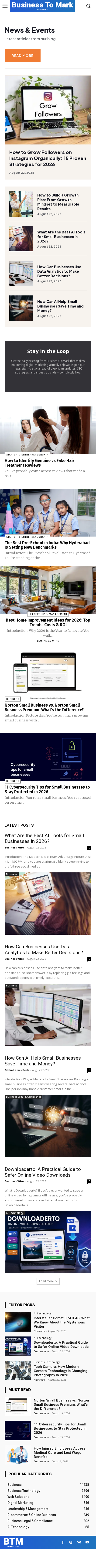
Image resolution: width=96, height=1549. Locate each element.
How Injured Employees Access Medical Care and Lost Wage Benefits (60, 1452)
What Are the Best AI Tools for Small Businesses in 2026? (61, 236)
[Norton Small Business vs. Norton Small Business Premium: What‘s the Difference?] (48, 675)
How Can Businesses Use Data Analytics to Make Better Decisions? (59, 271)
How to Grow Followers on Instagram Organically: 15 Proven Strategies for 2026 (47, 158)
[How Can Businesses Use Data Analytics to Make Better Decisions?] (21, 273)
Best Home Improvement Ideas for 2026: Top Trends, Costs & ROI (48, 622)
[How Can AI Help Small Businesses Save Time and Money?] (21, 308)
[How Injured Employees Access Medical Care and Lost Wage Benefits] (18, 1454)
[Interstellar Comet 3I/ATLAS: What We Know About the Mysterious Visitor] (18, 1322)
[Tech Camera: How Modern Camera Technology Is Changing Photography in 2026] (18, 1370)
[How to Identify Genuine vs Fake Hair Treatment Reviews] (48, 430)
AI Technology (14, 1213)
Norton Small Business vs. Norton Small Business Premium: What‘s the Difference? (44, 707)
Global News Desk (17, 1070)
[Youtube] (87, 1542)
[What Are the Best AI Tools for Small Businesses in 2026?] (21, 239)
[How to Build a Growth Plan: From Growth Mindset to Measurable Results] (21, 204)
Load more (46, 1281)
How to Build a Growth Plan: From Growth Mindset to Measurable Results (58, 202)
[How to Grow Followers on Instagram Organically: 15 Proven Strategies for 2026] (48, 110)
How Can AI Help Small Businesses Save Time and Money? (60, 306)
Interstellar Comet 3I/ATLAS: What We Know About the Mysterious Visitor (62, 1322)
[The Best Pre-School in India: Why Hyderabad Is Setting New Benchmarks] (48, 513)
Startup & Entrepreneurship (27, 454)
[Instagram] (71, 1542)
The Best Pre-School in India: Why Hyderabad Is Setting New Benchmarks (47, 545)
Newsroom (39, 1331)
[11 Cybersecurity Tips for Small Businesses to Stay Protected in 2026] (48, 757)
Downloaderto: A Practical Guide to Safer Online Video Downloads (43, 1172)
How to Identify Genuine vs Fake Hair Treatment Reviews (39, 463)
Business (12, 699)
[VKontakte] (79, 1542)
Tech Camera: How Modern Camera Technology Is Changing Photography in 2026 (60, 1371)
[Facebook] (63, 1542)
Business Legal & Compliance (23, 1096)
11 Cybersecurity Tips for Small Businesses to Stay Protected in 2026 (47, 789)
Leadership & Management (48, 614)
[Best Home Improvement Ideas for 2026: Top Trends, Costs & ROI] (48, 590)
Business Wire (48, 640)
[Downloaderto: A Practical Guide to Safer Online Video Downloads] (48, 1242)
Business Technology (47, 1362)
